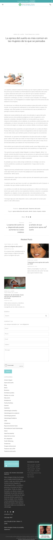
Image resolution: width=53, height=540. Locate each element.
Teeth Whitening (8, 441)
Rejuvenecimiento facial (10, 426)
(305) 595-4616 (8, 517)
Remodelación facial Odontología (13, 428)
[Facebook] (26, 217)
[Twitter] (8, 512)
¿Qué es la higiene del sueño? (13, 246)
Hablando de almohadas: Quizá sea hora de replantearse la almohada (14, 296)
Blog (5, 385)
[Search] (46, 315)
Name (7, 328)
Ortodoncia (7, 423)
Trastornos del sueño (32, 34)
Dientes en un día (9, 395)
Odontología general (10, 415)
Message (8, 350)
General (6, 405)
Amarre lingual (8, 380)
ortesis (44, 211)
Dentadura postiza (9, 392)
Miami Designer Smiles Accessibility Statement (14, 528)
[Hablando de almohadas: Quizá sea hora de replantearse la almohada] (15, 283)
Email (7, 339)
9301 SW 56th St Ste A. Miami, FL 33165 (13, 522)
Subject (7, 344)
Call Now (32, 1)
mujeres (39, 211)
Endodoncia (7, 400)
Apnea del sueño (19, 34)
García (34, 211)
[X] (28, 217)
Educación (7, 398)
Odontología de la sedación (11, 413)
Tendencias (7, 443)
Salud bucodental (9, 433)
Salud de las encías (9, 436)
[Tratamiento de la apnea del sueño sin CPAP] (38, 251)
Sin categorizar (8, 438)
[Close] (51, 1)
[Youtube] (13, 512)
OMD (5, 420)
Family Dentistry (8, 403)
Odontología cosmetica (10, 410)
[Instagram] (10, 512)
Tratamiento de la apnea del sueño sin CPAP (38, 263)
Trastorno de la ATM (9, 448)
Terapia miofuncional (10, 446)
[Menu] (2, 4)
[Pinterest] (30, 217)
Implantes (7, 408)
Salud (5, 431)
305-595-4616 (34, 538)
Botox (5, 387)
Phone (7, 333)
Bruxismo (6, 390)
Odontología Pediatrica (10, 418)
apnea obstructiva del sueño (20, 211)
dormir (30, 211)
